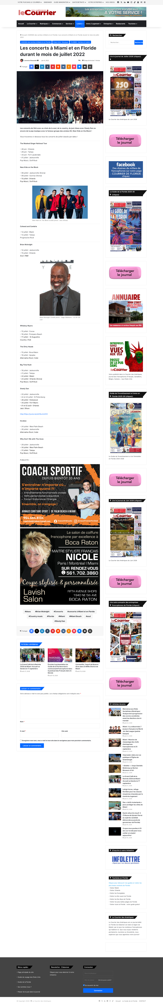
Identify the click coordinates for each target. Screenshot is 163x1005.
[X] (37, 67)
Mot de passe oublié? (104, 980)
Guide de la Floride (24, 982)
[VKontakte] (63, 67)
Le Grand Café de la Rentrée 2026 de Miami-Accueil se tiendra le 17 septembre (30, 666)
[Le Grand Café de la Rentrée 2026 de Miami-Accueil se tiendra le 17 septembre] (32, 655)
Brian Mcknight (42, 611)
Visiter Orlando (115, 890)
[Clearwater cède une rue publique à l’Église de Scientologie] (115, 758)
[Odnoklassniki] (69, 67)
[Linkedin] (42, 67)
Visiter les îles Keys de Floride (120, 899)
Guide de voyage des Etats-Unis (29, 977)
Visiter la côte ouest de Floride (120, 896)
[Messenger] (79, 67)
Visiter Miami (114, 888)
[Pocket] (74, 67)
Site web (65, 731)
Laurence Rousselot (30, 60)
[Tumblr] (47, 67)
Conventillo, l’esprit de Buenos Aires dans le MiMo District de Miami (87, 666)
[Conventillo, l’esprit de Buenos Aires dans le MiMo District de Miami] (88, 655)
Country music (36, 616)
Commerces (56, 24)
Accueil (21, 24)
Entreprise (108, 24)
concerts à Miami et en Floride (82, 611)
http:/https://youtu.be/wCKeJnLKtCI (34, 414)
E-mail (23, 731)
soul (89, 616)
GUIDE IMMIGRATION (61, 2)
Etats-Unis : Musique (60, 42)
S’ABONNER (48, 2)
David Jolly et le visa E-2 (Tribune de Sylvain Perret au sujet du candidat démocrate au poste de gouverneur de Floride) (132, 817)
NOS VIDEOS (110, 2)
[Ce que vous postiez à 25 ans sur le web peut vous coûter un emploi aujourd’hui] (115, 831)
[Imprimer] (90, 67)
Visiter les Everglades (117, 893)
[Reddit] (58, 67)
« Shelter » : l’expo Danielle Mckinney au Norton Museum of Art (132, 768)
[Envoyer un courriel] (37, 60)
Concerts (59, 611)
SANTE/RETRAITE (78, 2)
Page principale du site (26, 972)
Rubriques (44, 24)
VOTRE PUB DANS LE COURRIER (29, 2)
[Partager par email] (84, 67)
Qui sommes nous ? (24, 987)
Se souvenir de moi (91, 985)
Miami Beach (76, 616)
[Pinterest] (53, 67)
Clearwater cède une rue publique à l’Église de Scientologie (132, 757)
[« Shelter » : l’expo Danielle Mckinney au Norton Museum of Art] (115, 769)
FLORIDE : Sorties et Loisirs (80, 42)
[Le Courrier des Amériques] (37, 12)
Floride (51, 616)
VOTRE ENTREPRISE (95, 2)
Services (69, 24)
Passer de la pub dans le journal (29, 992)
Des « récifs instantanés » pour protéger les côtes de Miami (133, 804)
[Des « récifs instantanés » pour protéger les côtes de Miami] (115, 805)
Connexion (98, 990)
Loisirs (79, 24)
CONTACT (142, 1001)
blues (28, 611)
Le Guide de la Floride (129, 1001)
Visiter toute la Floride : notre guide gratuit (125, 904)
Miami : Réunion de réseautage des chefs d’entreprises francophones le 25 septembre (131, 744)
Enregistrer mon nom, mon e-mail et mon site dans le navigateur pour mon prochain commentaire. (56, 740)
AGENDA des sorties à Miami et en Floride (42, 35)
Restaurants (120, 24)
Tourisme (132, 24)
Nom (22, 721)
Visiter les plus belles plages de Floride (123, 902)
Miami (62, 616)
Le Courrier (31, 24)
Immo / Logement (92, 24)
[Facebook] (31, 67)
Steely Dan (60, 621)
